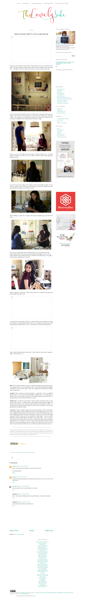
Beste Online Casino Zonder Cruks (64, 99)
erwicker (14, 466)
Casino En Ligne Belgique (42, 569)
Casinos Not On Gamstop (42, 542)
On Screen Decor (26, 452)
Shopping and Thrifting (62, 122)
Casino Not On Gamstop (62, 100)
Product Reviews (60, 134)
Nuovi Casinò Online (42, 586)
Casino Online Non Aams (42, 556)
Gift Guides (59, 131)
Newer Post (14, 530)
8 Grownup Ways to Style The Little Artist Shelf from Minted (65, 63)
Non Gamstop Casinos (42, 543)
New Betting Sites (43, 544)
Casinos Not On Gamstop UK (63, 103)
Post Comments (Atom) (19, 534)
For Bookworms (48, 3)
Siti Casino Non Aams (42, 578)
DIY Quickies (59, 110)
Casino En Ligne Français (42, 581)
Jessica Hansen (22, 592)
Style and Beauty (61, 135)
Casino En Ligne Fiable (42, 568)
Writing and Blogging (61, 136)
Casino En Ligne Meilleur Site (42, 552)
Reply (13, 472)
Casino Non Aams (42, 577)
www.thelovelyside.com (25, 593)
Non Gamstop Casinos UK (62, 101)
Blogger (34, 595)
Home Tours (59, 92)
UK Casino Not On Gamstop (42, 561)
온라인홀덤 (43, 579)
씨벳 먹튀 (42, 572)
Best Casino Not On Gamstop (42, 553)
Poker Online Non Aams (43, 582)
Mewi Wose (14, 486)
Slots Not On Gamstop (42, 554)
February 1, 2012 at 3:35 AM (22, 466)
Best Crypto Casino (42, 583)
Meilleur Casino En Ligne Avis (42, 564)
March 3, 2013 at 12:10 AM (23, 494)
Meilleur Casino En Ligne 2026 (42, 575)
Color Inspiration (61, 89)
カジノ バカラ (42, 573)
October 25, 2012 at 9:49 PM (23, 486)
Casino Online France (42, 580)
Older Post (49, 530)
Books (58, 128)
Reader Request (32, 452)
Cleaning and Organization (63, 118)
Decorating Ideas (36, 3)
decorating (15, 452)
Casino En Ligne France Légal (42, 585)
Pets (58, 121)
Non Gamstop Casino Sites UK (42, 549)
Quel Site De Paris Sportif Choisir (42, 574)
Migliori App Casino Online (42, 571)
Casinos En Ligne (42, 558)
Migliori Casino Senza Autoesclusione (42, 541)
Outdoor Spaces (60, 94)
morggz (13, 476)
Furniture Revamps (61, 111)
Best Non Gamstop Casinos (42, 548)
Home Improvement (61, 113)
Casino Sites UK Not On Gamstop (42, 567)
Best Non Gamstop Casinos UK (42, 546)
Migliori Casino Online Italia (42, 570)
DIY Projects (25, 3)
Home (18, 3)
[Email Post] (12, 457)
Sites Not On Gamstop (42, 547)
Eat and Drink (60, 120)
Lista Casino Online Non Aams (42, 565)
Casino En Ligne (42, 550)
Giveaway (59, 132)
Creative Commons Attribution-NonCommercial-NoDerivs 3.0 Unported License (54, 592)
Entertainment (20, 452)
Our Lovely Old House (61, 3)
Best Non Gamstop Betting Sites (64, 97)
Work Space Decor (61, 96)
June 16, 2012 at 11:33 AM (21, 476)
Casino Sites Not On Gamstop (42, 559)
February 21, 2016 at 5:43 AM (24, 501)
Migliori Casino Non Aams (42, 555)
